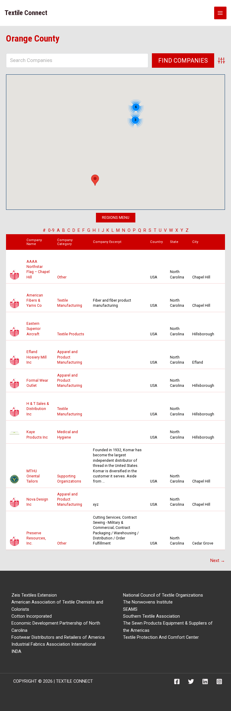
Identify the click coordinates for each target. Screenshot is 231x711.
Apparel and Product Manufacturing (69, 357)
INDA (16, 651)
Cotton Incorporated (31, 616)
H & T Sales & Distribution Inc (37, 408)
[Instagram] (219, 681)
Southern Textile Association (151, 616)
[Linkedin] (205, 681)
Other (61, 277)
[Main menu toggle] (220, 13)
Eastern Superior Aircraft (33, 328)
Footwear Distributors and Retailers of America (58, 637)
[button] (95, 180)
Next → (217, 560)
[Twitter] (191, 681)
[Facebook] (177, 681)
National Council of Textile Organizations (163, 595)
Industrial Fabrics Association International (53, 644)
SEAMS (130, 609)
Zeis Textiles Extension (34, 595)
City (196, 242)
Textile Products (70, 334)
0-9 (51, 230)
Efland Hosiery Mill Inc (36, 357)
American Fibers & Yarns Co (34, 300)
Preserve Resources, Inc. (36, 538)
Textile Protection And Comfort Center (161, 637)
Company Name (34, 242)
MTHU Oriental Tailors (33, 476)
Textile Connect (26, 13)
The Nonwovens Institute (148, 602)
